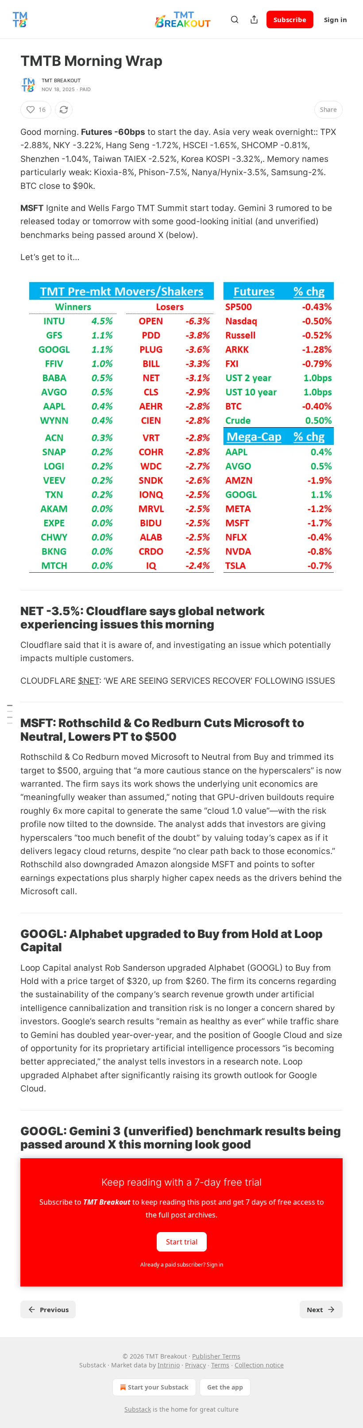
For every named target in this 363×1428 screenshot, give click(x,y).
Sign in (335, 19)
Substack (137, 1409)
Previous (54, 1309)
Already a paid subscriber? (181, 1264)
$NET (88, 681)
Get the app (225, 1387)
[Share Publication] (254, 19)
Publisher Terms (216, 1356)
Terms (220, 1365)
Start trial (181, 1242)
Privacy (195, 1365)
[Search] (234, 19)
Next (315, 1309)
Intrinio (169, 1365)
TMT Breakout (61, 80)
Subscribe (290, 19)
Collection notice (259, 1365)
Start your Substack (158, 1387)
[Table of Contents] (10, 714)
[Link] (8, 618)
